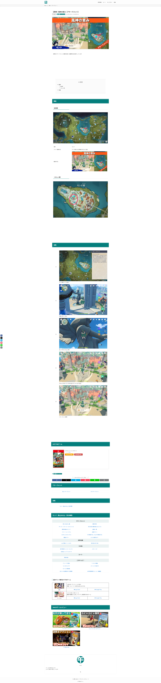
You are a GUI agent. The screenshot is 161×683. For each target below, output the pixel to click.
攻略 (60, 90)
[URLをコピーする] (104, 480)
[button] (56, 480)
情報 (60, 84)
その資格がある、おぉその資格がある (94, 534)
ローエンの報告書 (66, 568)
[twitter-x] (80, 672)
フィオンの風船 (95, 563)
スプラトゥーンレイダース (71, 451)
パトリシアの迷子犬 (95, 566)
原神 (58, 14)
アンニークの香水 (66, 563)
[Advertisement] (80, 67)
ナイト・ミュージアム (66, 532)
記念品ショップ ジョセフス (66, 551)
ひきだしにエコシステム (66, 534)
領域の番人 (66, 557)
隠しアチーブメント (66, 491)
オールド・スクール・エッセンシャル (66, 526)
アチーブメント (62, 14)
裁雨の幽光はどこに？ (66, 529)
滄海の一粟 (94, 529)
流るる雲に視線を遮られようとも (94, 526)
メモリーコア (94, 549)
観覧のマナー (66, 537)
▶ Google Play (98, 589)
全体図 (61, 86)
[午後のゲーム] (46, 2)
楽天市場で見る (78, 454)
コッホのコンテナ (66, 566)
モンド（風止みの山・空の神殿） (66, 506)
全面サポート (94, 532)
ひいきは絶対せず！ (95, 537)
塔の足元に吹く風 (94, 543)
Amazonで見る (69, 454)
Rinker (70, 452)
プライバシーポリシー (83, 679)
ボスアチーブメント (95, 491)
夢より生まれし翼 (66, 524)
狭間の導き (94, 524)
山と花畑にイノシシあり (66, 543)
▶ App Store (77, 589)
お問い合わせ (75, 679)
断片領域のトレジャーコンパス (66, 549)
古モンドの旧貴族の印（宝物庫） (66, 571)
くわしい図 (62, 88)
